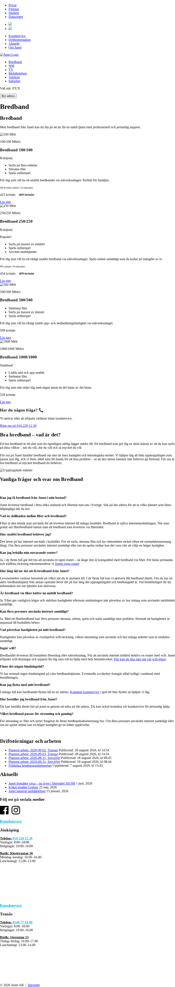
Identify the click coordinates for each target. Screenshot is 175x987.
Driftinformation (20, 40)
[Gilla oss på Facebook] (4, 813)
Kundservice (17, 36)
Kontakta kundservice (84, 692)
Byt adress (8, 96)
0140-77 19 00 (22, 922)
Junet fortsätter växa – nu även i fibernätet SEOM (42, 783)
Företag (14, 9)
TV (11, 69)
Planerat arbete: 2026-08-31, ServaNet (34, 758)
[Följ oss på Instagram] (16, 813)
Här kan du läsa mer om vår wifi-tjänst (140, 659)
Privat (12, 5)
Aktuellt (14, 43)
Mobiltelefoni (18, 73)
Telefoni (14, 77)
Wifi (11, 66)
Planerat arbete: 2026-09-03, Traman (33, 754)
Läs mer (5, 202)
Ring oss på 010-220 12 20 (18, 425)
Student (14, 13)
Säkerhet (14, 81)
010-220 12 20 (22, 838)
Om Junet (15, 47)
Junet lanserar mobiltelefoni (27, 791)
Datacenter (16, 17)
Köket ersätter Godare (23, 787)
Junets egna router (67, 564)
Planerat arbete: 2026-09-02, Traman (33, 750)
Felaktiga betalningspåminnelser (30, 765)
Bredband (15, 62)
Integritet (34, 985)
